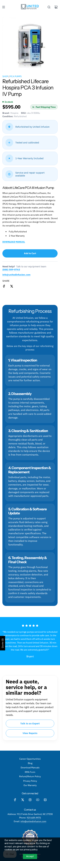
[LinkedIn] (45, 799)
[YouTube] (37, 799)
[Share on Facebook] (4, 287)
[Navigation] (3, 7)
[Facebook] (15, 799)
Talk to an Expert (30, 723)
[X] (22, 799)
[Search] (48, 7)
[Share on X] (11, 287)
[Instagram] (30, 799)
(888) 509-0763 (11, 269)
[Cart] (56, 7)
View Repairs (30, 733)
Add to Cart (30, 253)
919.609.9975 (34, 817)
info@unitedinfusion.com (16, 274)
